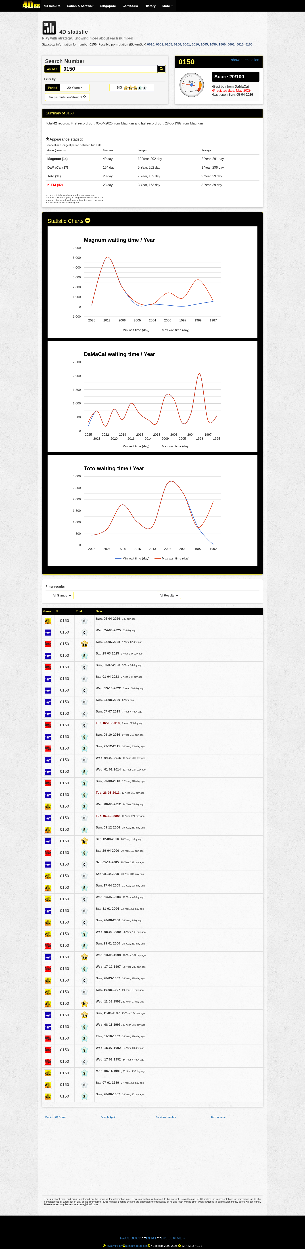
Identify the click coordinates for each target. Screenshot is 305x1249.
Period (52, 87)
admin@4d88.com (136, 1245)
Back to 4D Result (55, 1117)
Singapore (108, 6)
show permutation (245, 60)
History (150, 6)
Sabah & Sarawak (80, 6)
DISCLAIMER (173, 1238)
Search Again (108, 1117)
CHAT (151, 1238)
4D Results (52, 6)
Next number (218, 1117)
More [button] (166, 6)
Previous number (166, 1117)
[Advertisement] (152, 1161)
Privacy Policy (114, 1245)
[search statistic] (161, 69)
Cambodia (130, 6)
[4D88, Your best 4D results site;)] (31, 4)
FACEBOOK (131, 1238)
